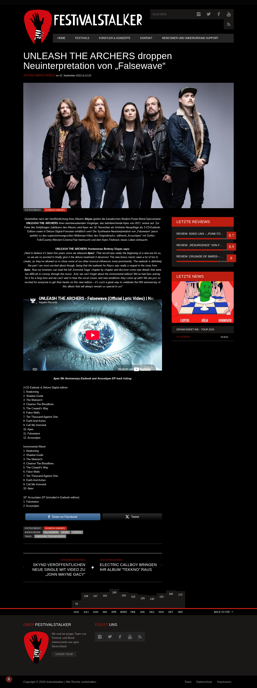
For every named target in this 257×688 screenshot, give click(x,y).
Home (61, 38)
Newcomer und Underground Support (190, 38)
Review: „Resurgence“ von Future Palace (202, 245)
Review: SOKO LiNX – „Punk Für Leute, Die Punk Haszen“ (202, 233)
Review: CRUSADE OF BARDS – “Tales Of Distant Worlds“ (202, 256)
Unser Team (64, 654)
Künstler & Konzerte (115, 38)
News (65, 532)
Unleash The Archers (50, 536)
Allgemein (51, 532)
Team (188, 681)
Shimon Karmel (55, 210)
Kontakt (146, 38)
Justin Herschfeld (39, 75)
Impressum (224, 681)
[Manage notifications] (9, 679)
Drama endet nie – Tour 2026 (195, 329)
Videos (76, 532)
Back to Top (222, 612)
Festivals (82, 38)
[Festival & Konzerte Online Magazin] (98, 19)
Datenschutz (204, 681)
